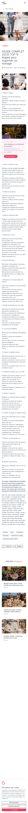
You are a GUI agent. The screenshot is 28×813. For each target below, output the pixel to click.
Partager (19, 546)
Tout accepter (14, 809)
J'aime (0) (8, 546)
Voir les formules (9, 156)
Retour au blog (9, 8)
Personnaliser (15, 802)
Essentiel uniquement (14, 806)
